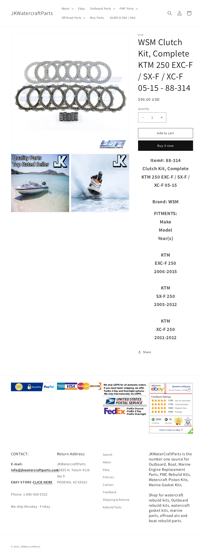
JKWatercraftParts (30, 546)
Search (107, 454)
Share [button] (147, 352)
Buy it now (165, 145)
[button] (67, 8)
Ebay (106, 470)
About (107, 462)
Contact (108, 485)
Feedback (110, 492)
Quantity (143, 109)
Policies (108, 477)
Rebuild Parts (112, 507)
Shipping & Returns (116, 500)
